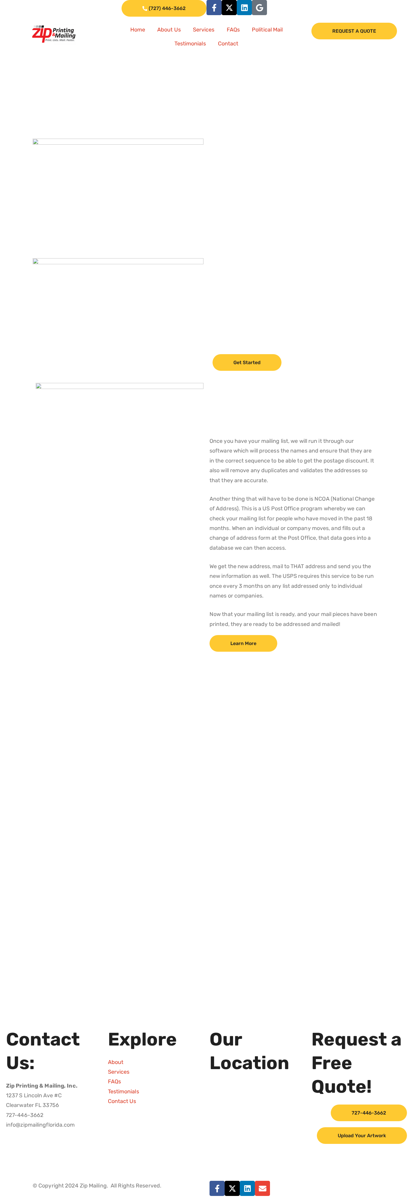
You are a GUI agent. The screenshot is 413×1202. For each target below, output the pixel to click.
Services (204, 29)
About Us (169, 29)
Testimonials (190, 43)
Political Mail (267, 29)
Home (137, 29)
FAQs (233, 29)
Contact (228, 43)
